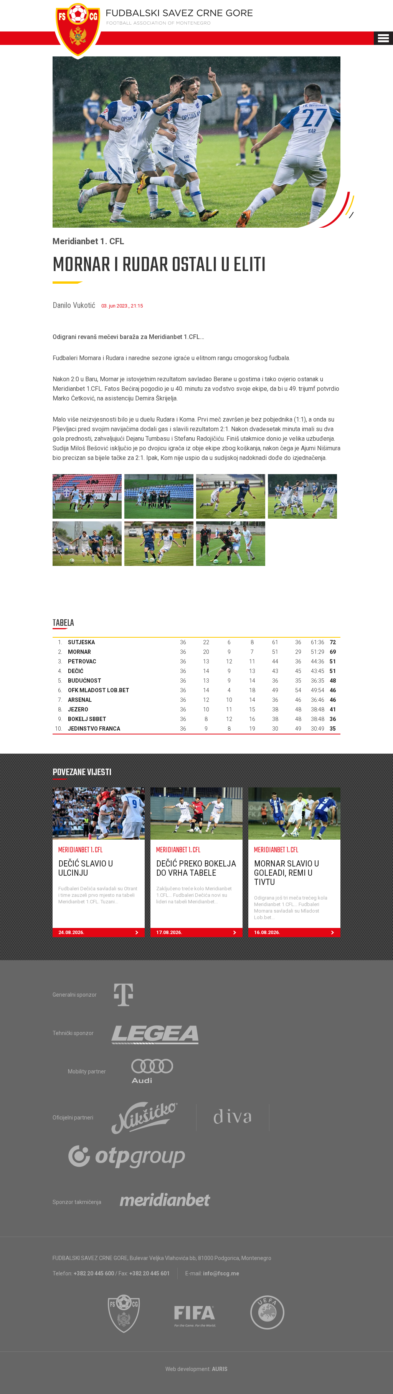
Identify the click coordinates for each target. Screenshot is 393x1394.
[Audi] (152, 1071)
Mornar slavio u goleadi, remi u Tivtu (286, 873)
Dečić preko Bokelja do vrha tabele (196, 868)
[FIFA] (195, 1314)
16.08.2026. (267, 932)
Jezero (78, 709)
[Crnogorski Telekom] (124, 995)
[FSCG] (124, 1314)
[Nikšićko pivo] (144, 1117)
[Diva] (232, 1117)
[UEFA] (268, 1314)
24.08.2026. (71, 932)
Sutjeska (81, 642)
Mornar (79, 652)
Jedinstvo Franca (94, 729)
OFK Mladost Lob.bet (98, 690)
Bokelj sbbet (87, 719)
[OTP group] (127, 1156)
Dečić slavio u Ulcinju (85, 868)
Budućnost (84, 681)
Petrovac (82, 661)
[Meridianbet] (165, 1202)
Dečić (75, 671)
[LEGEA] (156, 1033)
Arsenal (80, 700)
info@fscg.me (221, 1273)
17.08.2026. (169, 932)
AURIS (220, 1369)
